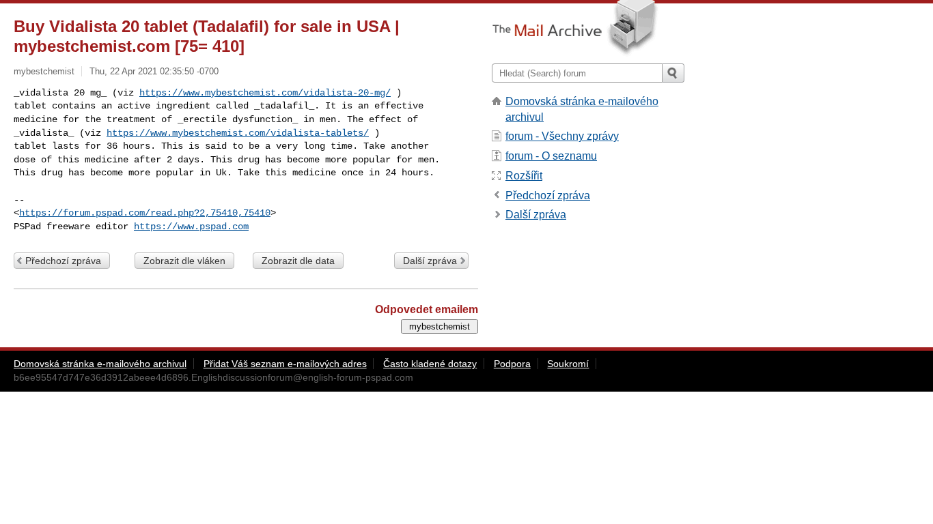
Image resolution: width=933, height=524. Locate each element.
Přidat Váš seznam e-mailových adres (285, 363)
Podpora (512, 363)
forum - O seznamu (551, 156)
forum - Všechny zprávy (562, 136)
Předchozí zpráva (63, 260)
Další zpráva (430, 260)
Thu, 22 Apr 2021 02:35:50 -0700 (154, 71)
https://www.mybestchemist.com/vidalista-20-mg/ (265, 92)
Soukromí (568, 363)
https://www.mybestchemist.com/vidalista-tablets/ (238, 133)
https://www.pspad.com (191, 226)
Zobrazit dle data (298, 260)
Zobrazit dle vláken (184, 260)
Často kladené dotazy (430, 363)
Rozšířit (523, 175)
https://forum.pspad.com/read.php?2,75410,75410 (144, 212)
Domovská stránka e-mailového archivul (100, 363)
